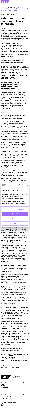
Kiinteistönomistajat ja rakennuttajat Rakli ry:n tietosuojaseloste (14, 395)
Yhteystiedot (5, 393)
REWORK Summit (13, 360)
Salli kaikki (15, 213)
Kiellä (15, 223)
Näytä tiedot (22, 209)
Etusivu (3, 7)
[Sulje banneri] (27, 185)
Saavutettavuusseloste (7, 398)
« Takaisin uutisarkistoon (8, 14)
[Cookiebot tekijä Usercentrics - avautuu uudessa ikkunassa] (19, 185)
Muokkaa (14, 218)
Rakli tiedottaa (11, 7)
